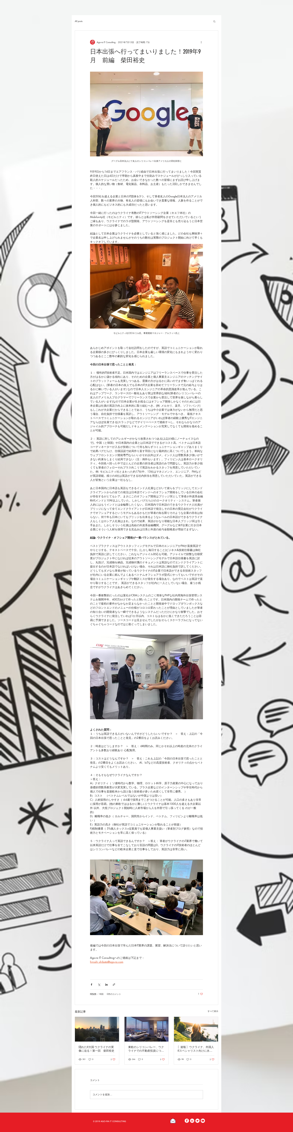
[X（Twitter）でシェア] (99, 984)
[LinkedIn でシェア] (106, 984)
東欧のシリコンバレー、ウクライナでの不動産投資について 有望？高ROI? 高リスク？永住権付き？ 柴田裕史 (146, 1049)
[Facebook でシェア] (91, 984)
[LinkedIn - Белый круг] (192, 1121)
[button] (214, 21)
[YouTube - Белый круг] (203, 1121)
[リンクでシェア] (113, 984)
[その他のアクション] (201, 42)
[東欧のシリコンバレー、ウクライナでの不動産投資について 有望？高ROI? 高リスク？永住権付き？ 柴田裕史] (147, 1029)
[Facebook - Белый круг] (187, 1121)
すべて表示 (213, 1011)
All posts (79, 21)
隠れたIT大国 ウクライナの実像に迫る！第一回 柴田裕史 (96, 1048)
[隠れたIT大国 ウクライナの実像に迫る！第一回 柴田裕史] (97, 1029)
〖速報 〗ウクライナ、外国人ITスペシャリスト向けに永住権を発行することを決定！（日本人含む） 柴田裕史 (196, 1049)
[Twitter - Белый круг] (197, 1121)
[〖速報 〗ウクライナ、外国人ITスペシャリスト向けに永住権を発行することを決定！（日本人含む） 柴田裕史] (196, 1029)
